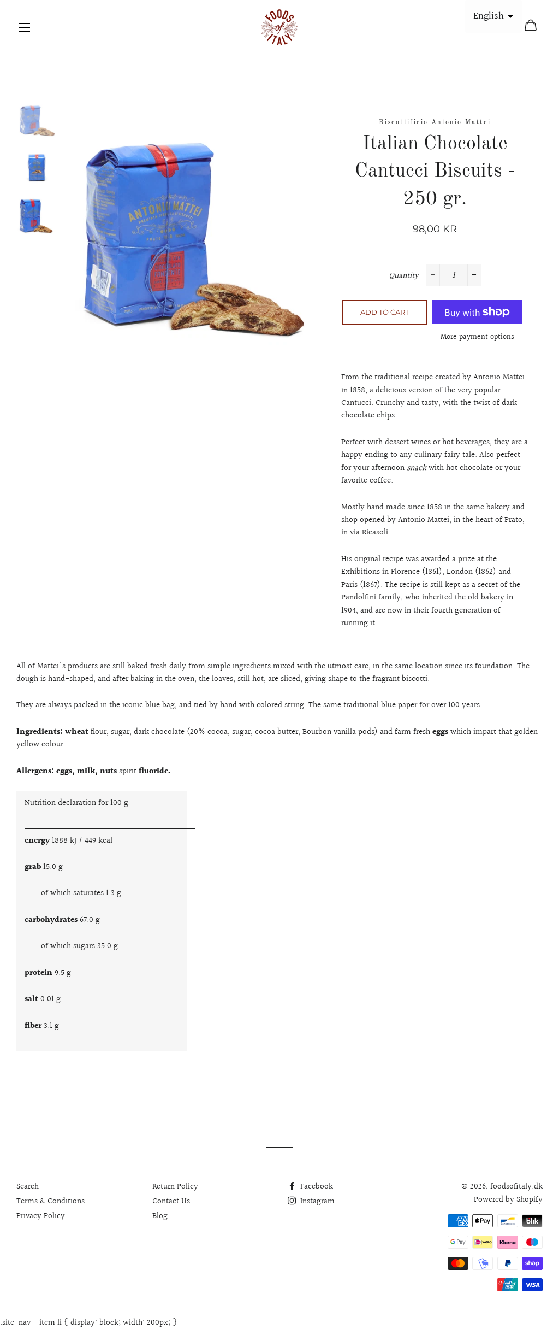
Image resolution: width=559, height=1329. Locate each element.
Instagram (316, 1201)
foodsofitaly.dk (516, 1186)
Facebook (315, 1186)
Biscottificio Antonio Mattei (435, 122)
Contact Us (171, 1201)
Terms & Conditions (50, 1201)
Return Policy (175, 1186)
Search (27, 1186)
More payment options (477, 337)
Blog (160, 1216)
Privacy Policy (40, 1216)
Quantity (404, 275)
